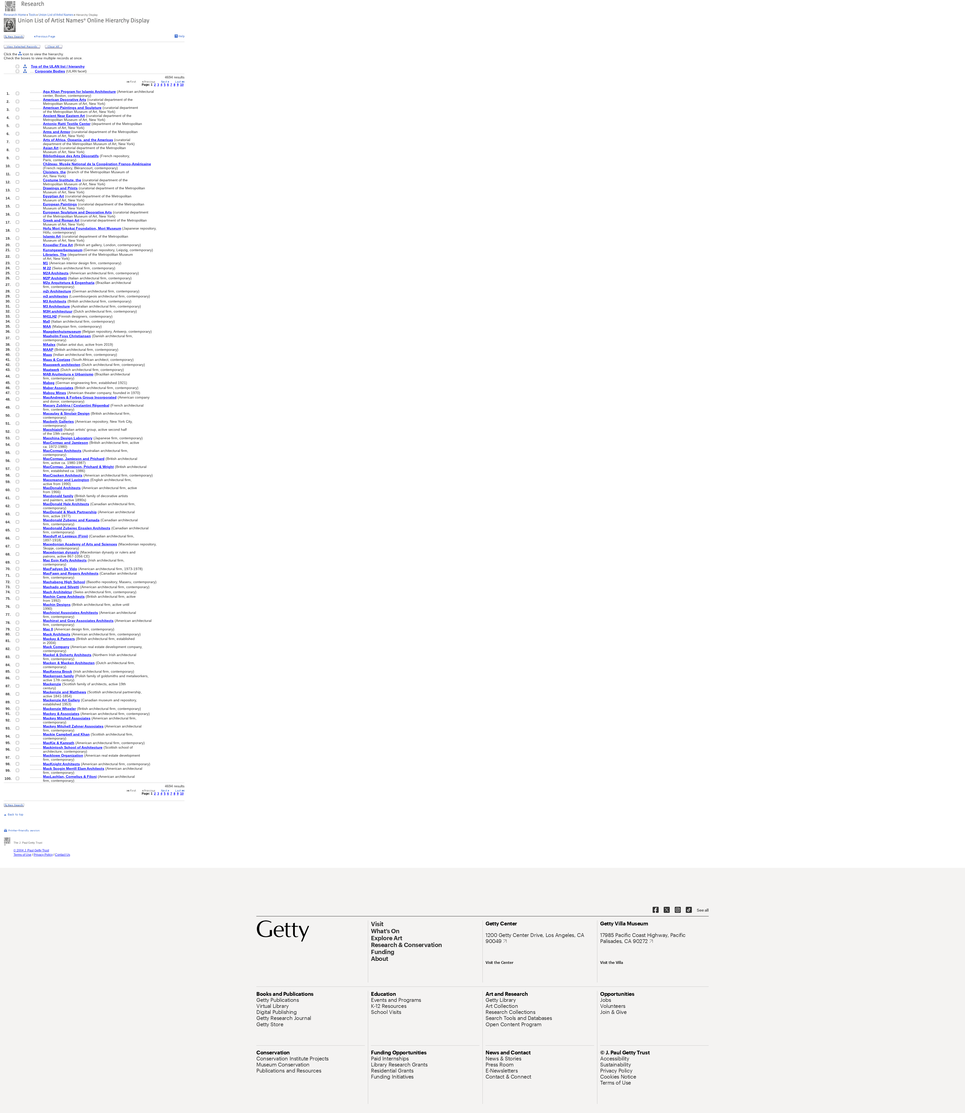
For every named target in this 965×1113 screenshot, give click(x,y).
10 (182, 85)
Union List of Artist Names (56, 15)
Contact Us (62, 855)
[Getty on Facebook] (656, 910)
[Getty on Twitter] (667, 910)
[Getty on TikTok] (689, 910)
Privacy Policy (43, 855)
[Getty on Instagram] (678, 910)
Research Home (15, 15)
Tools (32, 15)
